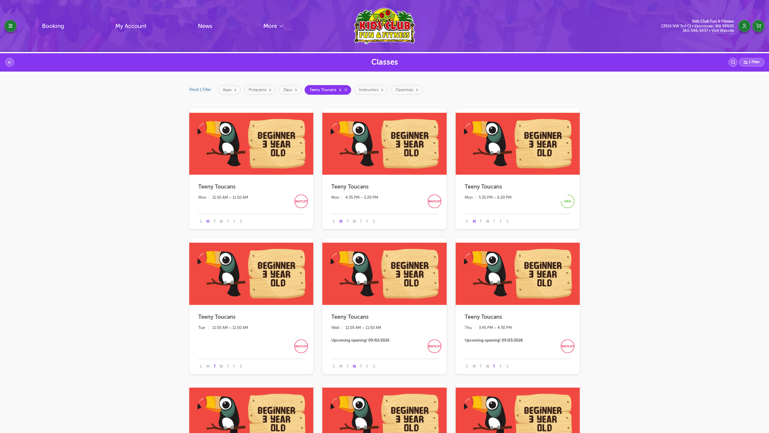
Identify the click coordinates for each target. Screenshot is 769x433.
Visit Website (723, 30)
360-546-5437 (695, 30)
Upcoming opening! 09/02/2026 (360, 340)
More (270, 26)
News (205, 26)
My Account (131, 26)
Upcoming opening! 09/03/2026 (494, 340)
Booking (53, 26)
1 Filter (754, 62)
